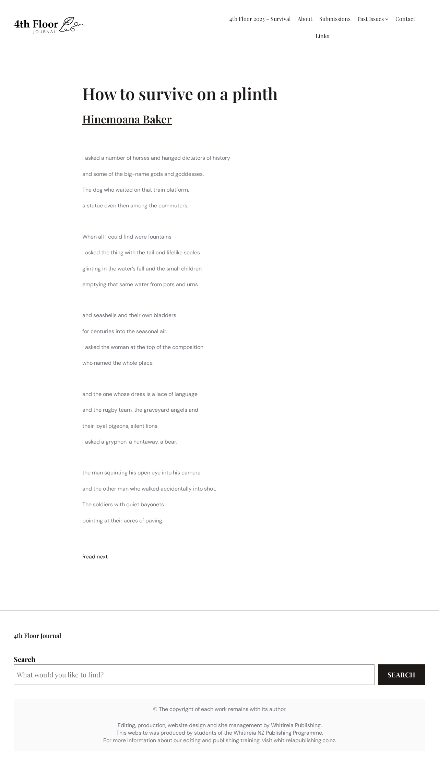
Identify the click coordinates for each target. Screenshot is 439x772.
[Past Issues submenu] (387, 19)
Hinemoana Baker (127, 118)
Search (24, 659)
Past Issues (370, 18)
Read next (95, 556)
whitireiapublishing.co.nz (304, 740)
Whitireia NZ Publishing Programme (278, 732)
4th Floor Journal (37, 635)
